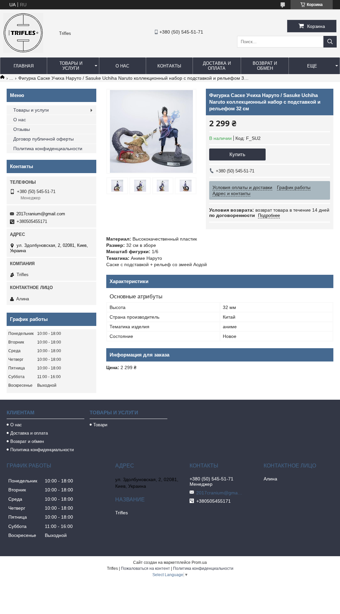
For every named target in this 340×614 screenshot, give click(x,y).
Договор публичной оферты (43, 139)
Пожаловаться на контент (145, 568)
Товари (100, 424)
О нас (122, 65)
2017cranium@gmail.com (40, 213)
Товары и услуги (70, 66)
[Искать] (330, 42)
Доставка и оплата (217, 66)
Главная (24, 65)
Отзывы (21, 129)
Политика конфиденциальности (47, 148)
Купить (237, 154)
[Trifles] (23, 51)
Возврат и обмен (265, 66)
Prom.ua (199, 562)
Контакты (169, 65)
